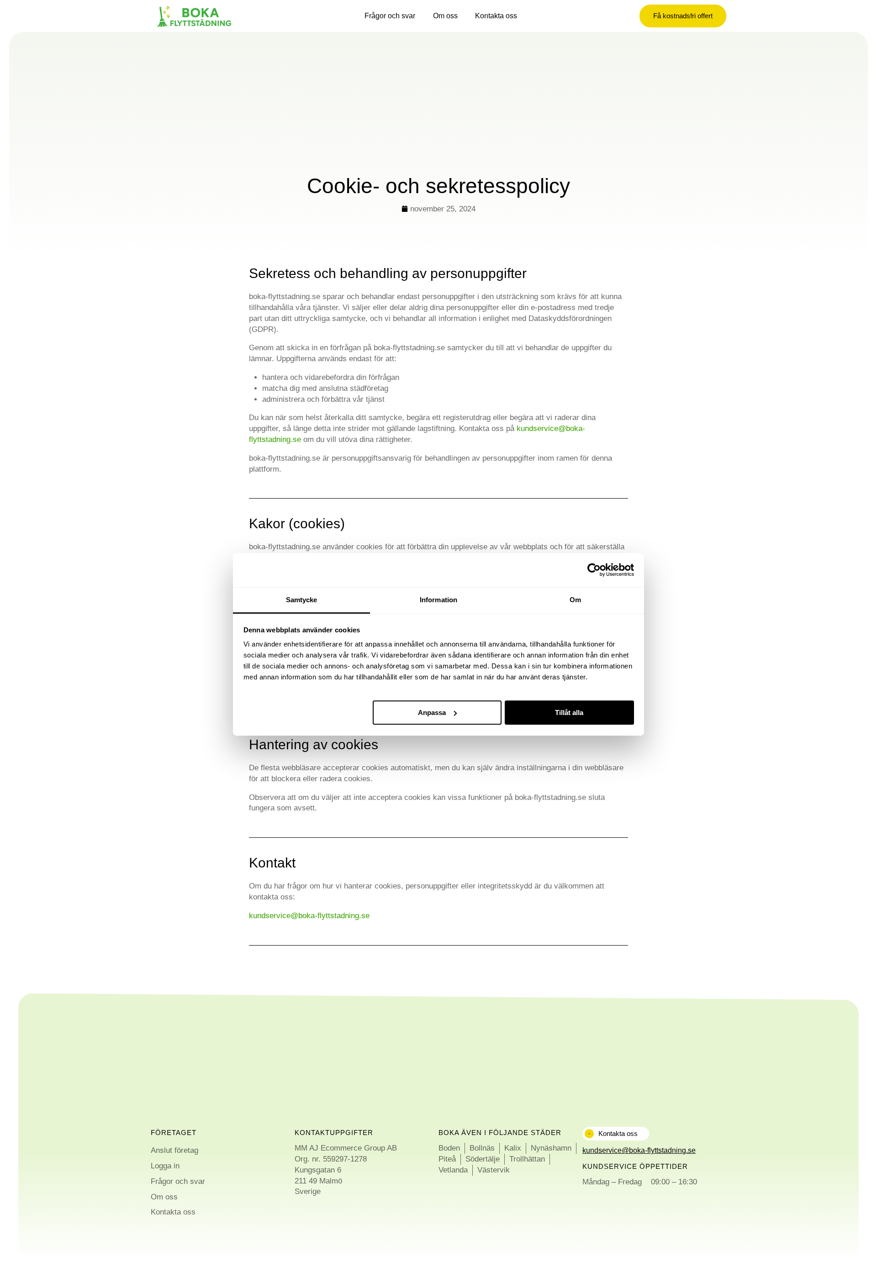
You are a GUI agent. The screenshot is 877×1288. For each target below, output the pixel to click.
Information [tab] (438, 600)
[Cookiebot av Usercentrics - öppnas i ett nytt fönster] (594, 570)
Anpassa (432, 712)
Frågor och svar (390, 16)
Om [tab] (575, 600)
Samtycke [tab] (301, 600)
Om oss (445, 16)
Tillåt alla (569, 712)
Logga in (165, 1166)
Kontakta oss (496, 16)
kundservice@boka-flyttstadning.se (309, 915)
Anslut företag (174, 1150)
